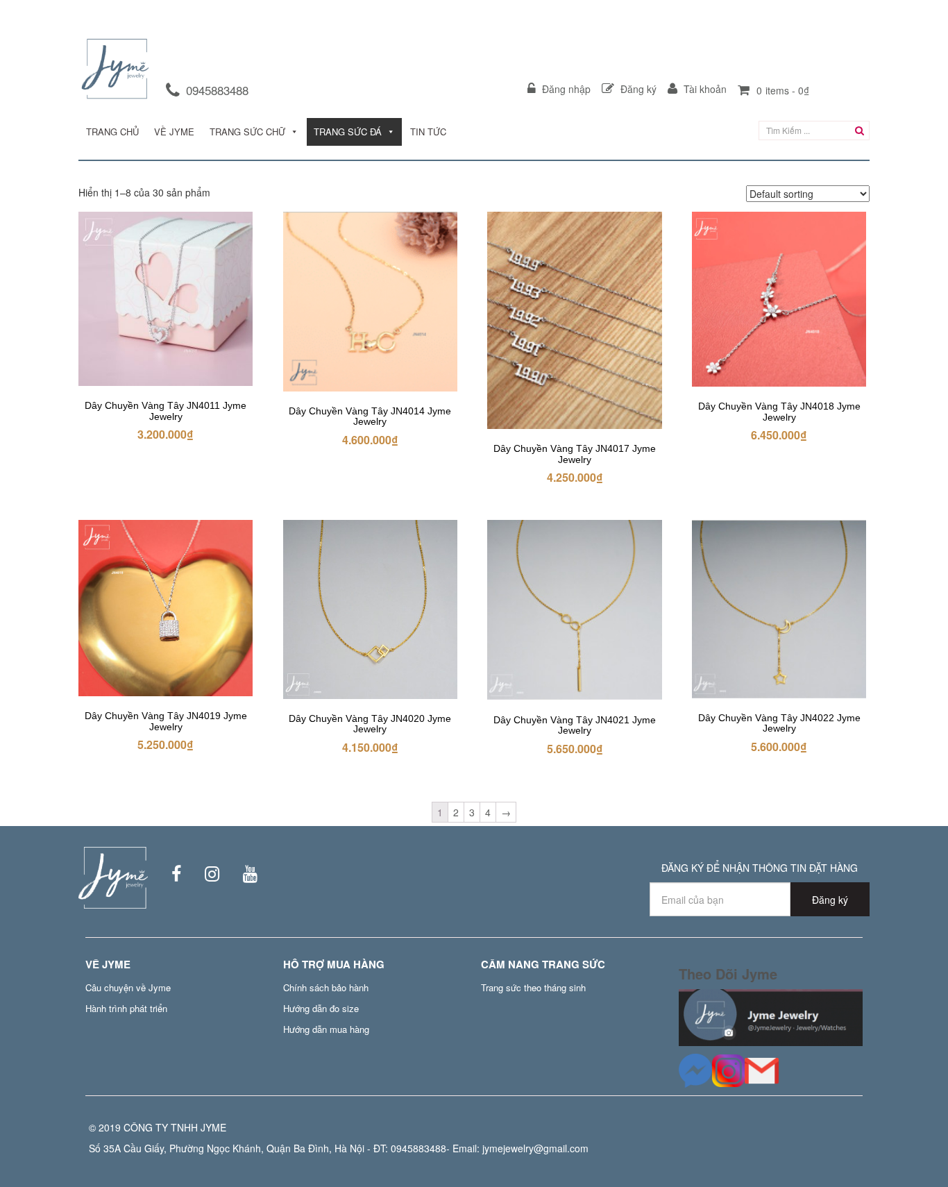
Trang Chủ (112, 131)
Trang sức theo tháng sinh (533, 987)
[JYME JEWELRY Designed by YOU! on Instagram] (203, 876)
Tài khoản (704, 89)
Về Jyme (174, 131)
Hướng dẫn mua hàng (326, 1029)
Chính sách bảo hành (326, 987)
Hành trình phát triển (126, 1008)
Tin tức (428, 131)
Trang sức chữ (247, 131)
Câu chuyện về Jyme (128, 987)
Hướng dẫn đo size (321, 1008)
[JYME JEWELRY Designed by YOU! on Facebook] (167, 876)
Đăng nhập (565, 89)
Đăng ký (637, 89)
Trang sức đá (348, 131)
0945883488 (217, 90)
